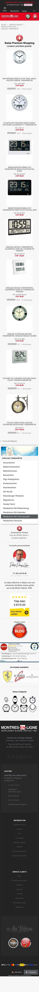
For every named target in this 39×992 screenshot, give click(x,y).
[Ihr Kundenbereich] (34, 8)
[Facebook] (13, 757)
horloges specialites (9, 27)
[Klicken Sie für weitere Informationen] (19, 652)
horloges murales (16, 25)
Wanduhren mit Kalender (14, 512)
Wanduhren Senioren (12, 520)
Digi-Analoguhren (11, 479)
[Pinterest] (21, 757)
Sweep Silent (9, 504)
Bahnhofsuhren (10, 471)
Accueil (3, 25)
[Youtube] (30, 757)
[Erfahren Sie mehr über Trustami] (2, 660)
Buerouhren (8, 475)
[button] (14, 8)
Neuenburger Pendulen (13, 495)
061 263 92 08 (21, 573)
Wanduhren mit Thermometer (16, 516)
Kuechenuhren (9, 487)
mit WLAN (7, 491)
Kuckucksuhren (10, 483)
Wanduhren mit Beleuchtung (16, 508)
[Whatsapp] (26, 757)
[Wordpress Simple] (9, 757)
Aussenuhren (9, 462)
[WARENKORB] (24, 8)
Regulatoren (8, 500)
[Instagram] (17, 757)
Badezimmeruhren (11, 466)
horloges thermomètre (12, 458)
